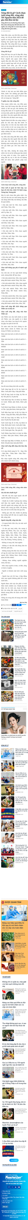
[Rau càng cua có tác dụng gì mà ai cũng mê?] (8, 940)
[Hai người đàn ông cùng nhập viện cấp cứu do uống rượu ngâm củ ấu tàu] (7, 673)
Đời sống (4, 10)
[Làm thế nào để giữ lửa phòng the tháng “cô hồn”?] (7, 838)
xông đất (20, 608)
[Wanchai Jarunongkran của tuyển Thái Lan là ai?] (8, 1132)
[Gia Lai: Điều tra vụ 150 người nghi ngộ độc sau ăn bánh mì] (7, 777)
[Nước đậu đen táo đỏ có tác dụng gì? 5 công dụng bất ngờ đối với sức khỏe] (8, 971)
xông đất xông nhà (18, 611)
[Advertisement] (14, 883)
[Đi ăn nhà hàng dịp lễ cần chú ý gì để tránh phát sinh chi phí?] (7, 765)
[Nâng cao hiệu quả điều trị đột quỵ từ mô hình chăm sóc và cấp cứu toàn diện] (7, 753)
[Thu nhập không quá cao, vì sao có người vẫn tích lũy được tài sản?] (8, 1035)
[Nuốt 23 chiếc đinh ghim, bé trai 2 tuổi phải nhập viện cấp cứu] (7, 685)
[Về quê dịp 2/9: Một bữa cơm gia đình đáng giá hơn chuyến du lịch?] (7, 826)
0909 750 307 (6, 1202)
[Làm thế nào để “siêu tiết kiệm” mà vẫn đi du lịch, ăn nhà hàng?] (7, 862)
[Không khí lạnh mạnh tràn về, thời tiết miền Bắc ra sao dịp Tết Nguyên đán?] (7, 636)
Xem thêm (14, 1160)
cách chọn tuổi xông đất (7, 611)
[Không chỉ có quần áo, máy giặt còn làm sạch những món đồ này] (8, 994)
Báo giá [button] (5, 1206)
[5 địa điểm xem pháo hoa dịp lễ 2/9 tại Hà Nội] (7, 814)
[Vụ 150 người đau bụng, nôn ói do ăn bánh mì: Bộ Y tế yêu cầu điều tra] (7, 802)
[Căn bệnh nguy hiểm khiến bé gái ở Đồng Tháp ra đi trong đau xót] (7, 789)
